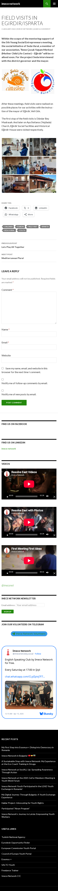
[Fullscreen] (53, 496)
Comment (8, 289)
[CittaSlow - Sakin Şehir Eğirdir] (15, 80)
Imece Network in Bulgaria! (15, 755)
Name (6, 329)
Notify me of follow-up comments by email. (24, 383)
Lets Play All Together (13, 245)
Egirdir (20, 227)
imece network (11, 3)
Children (8, 227)
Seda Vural (9, 230)
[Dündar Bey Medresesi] (15, 147)
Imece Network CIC (11, 876)
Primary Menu (54, 3)
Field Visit (32, 227)
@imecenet (8, 585)
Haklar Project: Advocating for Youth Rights (23, 803)
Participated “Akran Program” (16, 808)
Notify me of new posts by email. (19, 394)
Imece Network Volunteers (30, 633)
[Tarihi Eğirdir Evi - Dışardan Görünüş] (42, 184)
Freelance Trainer (10, 870)
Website (6, 355)
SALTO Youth (8, 865)
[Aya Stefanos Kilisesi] (42, 147)
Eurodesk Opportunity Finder (16, 842)
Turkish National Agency (13, 837)
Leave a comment (41, 29)
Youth (22, 230)
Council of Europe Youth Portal (16, 853)
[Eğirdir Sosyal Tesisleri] (15, 165)
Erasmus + (7, 859)
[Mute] (48, 496)
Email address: (9, 605)
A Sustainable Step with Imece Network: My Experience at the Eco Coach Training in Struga (29, 762)
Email (5, 342)
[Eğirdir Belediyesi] (42, 81)
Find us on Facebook (14, 424)
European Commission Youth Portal (19, 848)
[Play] (6, 496)
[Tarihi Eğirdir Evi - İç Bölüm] (42, 165)
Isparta (45, 227)
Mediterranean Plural (13, 256)
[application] (29, 484)
